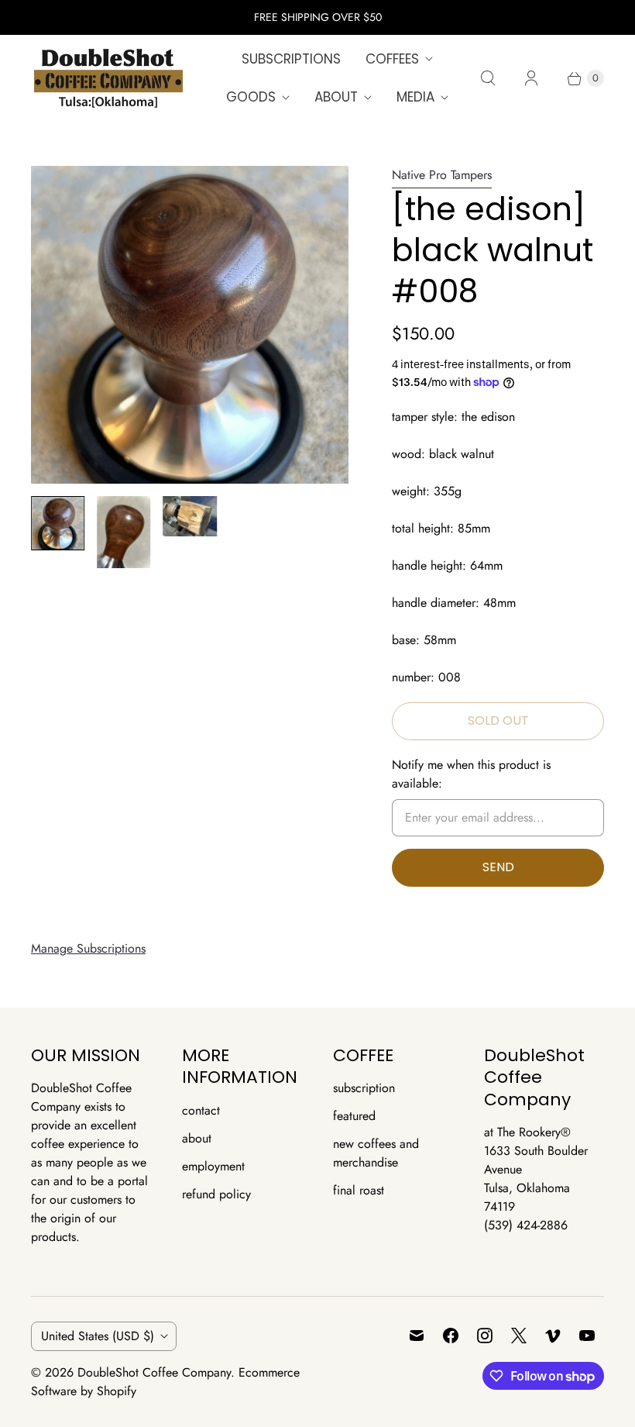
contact (201, 1110)
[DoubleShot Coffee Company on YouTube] (587, 1335)
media (415, 97)
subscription (364, 1088)
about (336, 97)
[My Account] (531, 78)
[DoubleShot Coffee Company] (108, 78)
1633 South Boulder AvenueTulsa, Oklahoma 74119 (536, 1178)
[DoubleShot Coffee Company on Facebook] (451, 1335)
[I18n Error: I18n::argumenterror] (57, 523)
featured (354, 1116)
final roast (358, 1190)
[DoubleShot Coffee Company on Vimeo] (553, 1335)
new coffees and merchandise (376, 1153)
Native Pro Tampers (442, 175)
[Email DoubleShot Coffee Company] (417, 1335)
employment (213, 1166)
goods (251, 97)
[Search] (488, 78)
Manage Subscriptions (88, 948)
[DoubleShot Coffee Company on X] (519, 1335)
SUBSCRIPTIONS (291, 59)
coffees (392, 59)
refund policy (216, 1194)
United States (97, 1336)
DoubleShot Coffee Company (154, 1372)
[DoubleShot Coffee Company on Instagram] (485, 1335)
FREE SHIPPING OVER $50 (318, 17)
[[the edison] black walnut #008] (189, 325)
